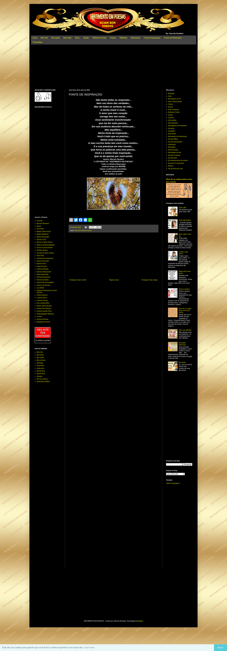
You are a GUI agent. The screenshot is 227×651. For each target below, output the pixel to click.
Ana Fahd (40, 229)
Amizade (171, 128)
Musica (170, 166)
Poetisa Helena (42, 250)
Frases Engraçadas (152, 38)
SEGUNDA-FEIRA (43, 382)
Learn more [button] (89, 647)
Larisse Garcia (42, 298)
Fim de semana (42, 379)
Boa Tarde (40, 357)
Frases (113, 38)
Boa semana (41, 360)
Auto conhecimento (175, 101)
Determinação (173, 150)
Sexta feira (40, 368)
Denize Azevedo (42, 319)
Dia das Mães (173, 139)
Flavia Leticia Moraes (44, 306)
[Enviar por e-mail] (90, 227)
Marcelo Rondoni (80, 230)
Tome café (182, 207)
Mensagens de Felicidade (177, 126)
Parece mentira (184, 289)
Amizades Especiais (182, 344)
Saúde (86, 38)
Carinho (171, 118)
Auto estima (172, 120)
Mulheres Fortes (99, 38)
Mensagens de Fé (174, 99)
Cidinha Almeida (42, 269)
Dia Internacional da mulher (178, 160)
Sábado (39, 376)
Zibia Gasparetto (42, 274)
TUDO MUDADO (185, 220)
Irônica (170, 107)
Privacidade (37, 42)
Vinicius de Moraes (43, 285)
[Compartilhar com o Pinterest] (100, 227)
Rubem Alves (41, 264)
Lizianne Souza (42, 300)
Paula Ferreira (42, 266)
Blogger (140, 621)
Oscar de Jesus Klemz (45, 247)
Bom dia (44, 38)
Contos (39, 316)
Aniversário (135, 38)
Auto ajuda (172, 134)
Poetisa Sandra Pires (44, 311)
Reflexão (123, 38)
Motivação (171, 147)
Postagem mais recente (77, 280)
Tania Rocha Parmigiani (45, 282)
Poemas (89, 230)
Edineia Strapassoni (44, 272)
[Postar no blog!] (92, 227)
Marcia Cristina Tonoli (44, 242)
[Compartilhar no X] (95, 227)
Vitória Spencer (42, 295)
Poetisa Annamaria (43, 277)
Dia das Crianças (174, 155)
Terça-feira (40, 365)
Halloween (172, 144)
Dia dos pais (172, 158)
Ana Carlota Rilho (43, 303)
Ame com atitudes (185, 330)
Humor (170, 115)
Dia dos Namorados (175, 142)
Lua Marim (40, 288)
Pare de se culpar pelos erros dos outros (185, 310)
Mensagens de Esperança (177, 136)
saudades (171, 131)
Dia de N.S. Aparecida (176, 163)
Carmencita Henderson (45, 258)
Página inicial (114, 280)
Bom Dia (40, 352)
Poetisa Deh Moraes (44, 308)
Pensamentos (173, 123)
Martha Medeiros (43, 234)
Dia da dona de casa (175, 169)
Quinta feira (41, 371)
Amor (77, 38)
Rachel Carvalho (43, 280)
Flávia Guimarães (43, 237)
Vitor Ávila (40, 256)
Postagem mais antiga (150, 280)
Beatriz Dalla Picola (44, 231)
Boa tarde (55, 38)
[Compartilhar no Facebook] (97, 227)
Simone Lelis (41, 239)
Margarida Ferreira (43, 322)
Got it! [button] (220, 648)
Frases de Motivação (173, 38)
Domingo (40, 363)
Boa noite (67, 38)
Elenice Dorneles (43, 261)
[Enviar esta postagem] (85, 227)
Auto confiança (173, 109)
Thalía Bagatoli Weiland (45, 314)
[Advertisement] (113, 66)
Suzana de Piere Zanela (45, 253)
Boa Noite (40, 355)
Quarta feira (41, 373)
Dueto (39, 226)
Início (35, 38)
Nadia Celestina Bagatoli (46, 245)
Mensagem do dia (174, 152)
